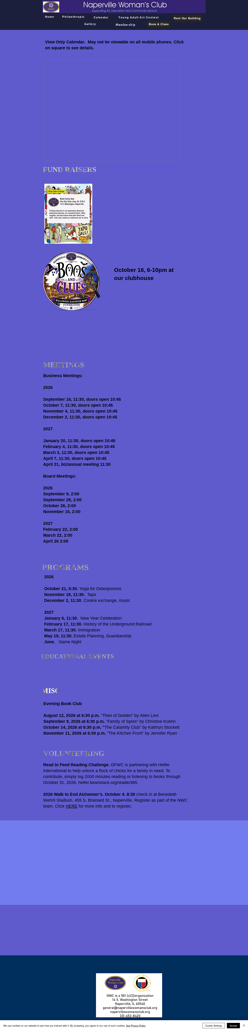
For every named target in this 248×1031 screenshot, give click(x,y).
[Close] (244, 1025)
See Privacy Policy (136, 1025)
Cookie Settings (213, 1025)
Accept (233, 1025)
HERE (71, 806)
